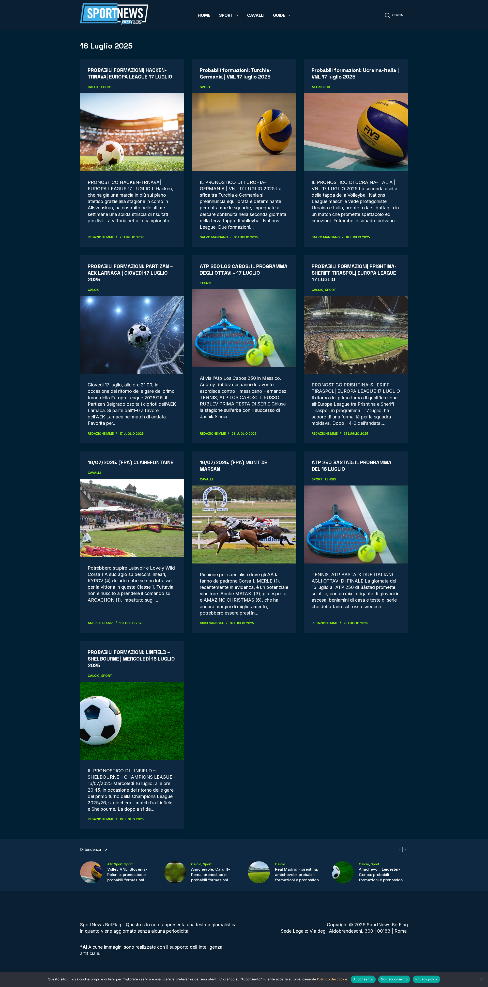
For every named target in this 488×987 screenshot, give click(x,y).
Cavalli (255, 15)
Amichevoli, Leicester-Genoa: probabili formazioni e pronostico (381, 874)
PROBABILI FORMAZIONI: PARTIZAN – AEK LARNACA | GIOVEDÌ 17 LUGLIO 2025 (130, 273)
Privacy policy (426, 979)
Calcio (93, 87)
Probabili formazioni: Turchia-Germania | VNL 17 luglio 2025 (235, 73)
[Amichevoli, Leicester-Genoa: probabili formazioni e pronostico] (343, 872)
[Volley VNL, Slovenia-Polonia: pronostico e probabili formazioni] (91, 872)
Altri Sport (322, 87)
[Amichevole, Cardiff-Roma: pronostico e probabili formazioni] (175, 872)
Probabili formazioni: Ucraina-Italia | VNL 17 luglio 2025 (355, 73)
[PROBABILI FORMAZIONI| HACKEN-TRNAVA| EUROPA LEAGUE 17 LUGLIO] (132, 132)
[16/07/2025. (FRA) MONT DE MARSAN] (244, 524)
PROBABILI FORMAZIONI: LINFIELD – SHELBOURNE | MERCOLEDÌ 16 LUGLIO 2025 (131, 659)
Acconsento (363, 979)
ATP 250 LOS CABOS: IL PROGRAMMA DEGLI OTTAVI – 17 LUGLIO (243, 269)
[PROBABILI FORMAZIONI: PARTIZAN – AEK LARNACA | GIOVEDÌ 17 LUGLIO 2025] (132, 335)
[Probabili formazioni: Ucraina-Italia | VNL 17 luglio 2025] (356, 132)
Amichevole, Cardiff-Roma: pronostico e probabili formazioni (210, 874)
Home (204, 15)
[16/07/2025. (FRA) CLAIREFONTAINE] (132, 518)
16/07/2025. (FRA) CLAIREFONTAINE (130, 462)
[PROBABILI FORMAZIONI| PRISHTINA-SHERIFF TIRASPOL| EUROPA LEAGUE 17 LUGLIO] (356, 335)
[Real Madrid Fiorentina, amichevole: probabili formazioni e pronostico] (259, 872)
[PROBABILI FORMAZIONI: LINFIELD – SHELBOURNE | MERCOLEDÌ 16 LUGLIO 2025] (132, 721)
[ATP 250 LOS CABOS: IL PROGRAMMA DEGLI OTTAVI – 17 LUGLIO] (244, 328)
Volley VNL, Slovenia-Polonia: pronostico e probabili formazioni (127, 874)
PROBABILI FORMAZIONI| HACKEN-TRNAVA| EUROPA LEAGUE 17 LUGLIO (130, 73)
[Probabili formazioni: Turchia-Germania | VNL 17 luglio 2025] (244, 132)
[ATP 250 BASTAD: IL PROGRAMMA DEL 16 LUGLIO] (356, 524)
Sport (226, 15)
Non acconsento (394, 979)
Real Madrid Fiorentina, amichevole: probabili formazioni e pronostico (297, 874)
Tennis (205, 283)
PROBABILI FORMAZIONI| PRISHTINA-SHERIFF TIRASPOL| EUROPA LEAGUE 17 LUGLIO (354, 273)
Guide (279, 15)
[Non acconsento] (481, 979)
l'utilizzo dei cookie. (332, 979)
